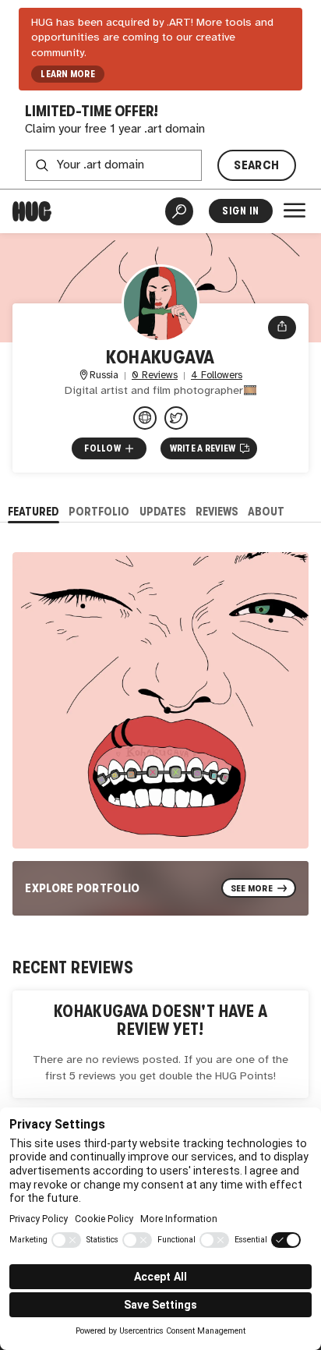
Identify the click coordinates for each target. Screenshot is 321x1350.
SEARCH (256, 165)
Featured (33, 511)
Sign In (240, 211)
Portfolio (99, 511)
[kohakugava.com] (145, 418)
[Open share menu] (282, 327)
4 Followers (216, 375)
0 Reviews (155, 375)
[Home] (31, 211)
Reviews (217, 511)
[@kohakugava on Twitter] (176, 418)
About (266, 511)
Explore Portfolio (82, 888)
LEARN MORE (67, 74)
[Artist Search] (179, 211)
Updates (162, 511)
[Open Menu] (294, 211)
